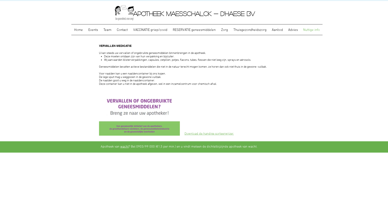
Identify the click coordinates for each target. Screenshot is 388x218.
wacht (124, 147)
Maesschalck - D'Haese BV (210, 13)
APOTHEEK (149, 13)
